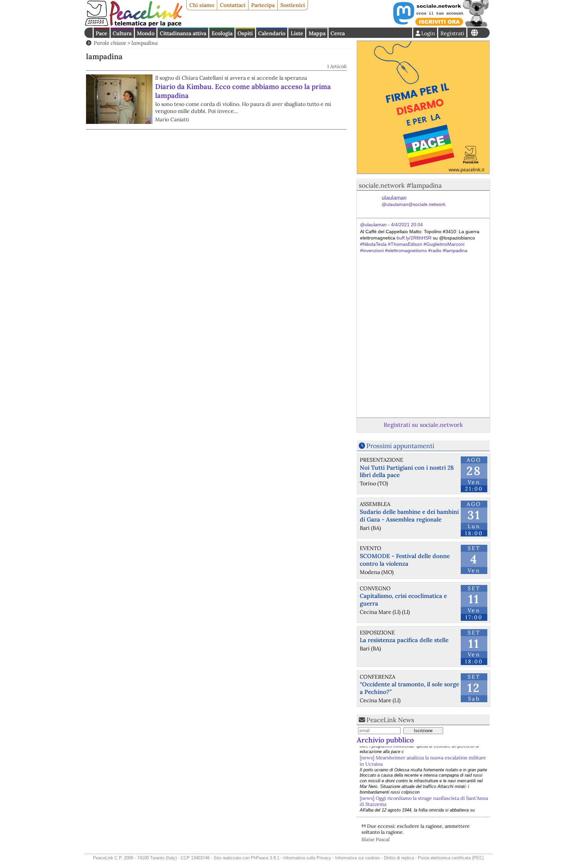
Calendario (271, 33)
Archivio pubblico (385, 739)
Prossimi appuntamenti (400, 446)
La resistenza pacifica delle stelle (404, 640)
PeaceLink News (390, 720)
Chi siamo (201, 5)
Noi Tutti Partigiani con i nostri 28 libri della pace (407, 471)
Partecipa (263, 5)
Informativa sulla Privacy (307, 857)
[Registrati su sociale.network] (440, 24)
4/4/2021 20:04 (407, 224)
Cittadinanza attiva (183, 33)
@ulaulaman (373, 224)
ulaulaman (413, 201)
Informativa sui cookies (357, 857)
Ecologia (222, 33)
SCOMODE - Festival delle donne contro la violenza (405, 559)
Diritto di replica (399, 857)
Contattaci (232, 5)
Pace (101, 33)
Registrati (452, 33)
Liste (297, 33)
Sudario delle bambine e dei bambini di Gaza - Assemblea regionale (409, 515)
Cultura (122, 33)
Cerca (338, 33)
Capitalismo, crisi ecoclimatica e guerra (403, 599)
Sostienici (292, 5)
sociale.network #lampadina (400, 185)
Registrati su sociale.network (423, 425)
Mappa (317, 33)
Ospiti (245, 33)
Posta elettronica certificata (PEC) (451, 857)
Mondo (145, 33)
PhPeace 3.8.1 (265, 857)
